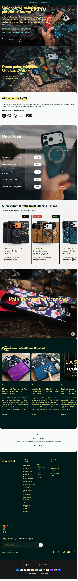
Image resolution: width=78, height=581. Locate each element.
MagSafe (39, 470)
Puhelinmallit (41, 467)
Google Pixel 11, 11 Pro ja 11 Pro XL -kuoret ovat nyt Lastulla (45, 391)
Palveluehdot (27, 487)
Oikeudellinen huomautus (51, 576)
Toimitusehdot (27, 481)
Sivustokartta (27, 511)
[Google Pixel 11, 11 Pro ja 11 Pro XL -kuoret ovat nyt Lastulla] (45, 367)
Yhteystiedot (27, 465)
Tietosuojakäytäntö (26, 576)
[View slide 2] (37, 445)
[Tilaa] (41, 545)
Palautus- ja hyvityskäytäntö (28, 477)
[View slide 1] (35, 445)
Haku (24, 502)
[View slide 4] (42, 445)
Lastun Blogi (26, 474)
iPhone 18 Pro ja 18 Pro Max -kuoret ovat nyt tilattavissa (14, 391)
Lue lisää (4, 414)
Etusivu (39, 464)
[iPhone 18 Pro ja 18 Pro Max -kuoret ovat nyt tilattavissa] (16, 367)
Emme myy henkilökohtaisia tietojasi (28, 506)
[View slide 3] (39, 445)
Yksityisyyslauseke (29, 484)
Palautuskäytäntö (17, 576)
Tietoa (39, 477)
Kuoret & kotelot (39, 473)
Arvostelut (26, 468)
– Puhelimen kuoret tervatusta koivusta (43, 250)
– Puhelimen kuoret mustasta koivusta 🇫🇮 (13, 250)
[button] (73, 334)
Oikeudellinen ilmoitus (27, 491)
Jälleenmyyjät (27, 471)
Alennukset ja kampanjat (27, 498)
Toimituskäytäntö (41, 576)
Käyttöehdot (33, 576)
